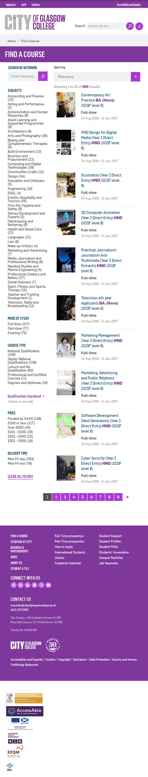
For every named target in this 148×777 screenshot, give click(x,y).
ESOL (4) (14, 193)
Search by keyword (22, 68)
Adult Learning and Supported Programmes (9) (26, 123)
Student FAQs (108, 547)
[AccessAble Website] (24, 710)
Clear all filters (20, 476)
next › (127, 496)
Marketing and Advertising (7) (27, 252)
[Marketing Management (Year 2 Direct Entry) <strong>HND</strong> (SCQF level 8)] (66, 345)
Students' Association (114, 552)
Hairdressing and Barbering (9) (20, 223)
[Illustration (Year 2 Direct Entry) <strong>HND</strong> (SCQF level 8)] (66, 185)
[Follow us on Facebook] (14, 585)
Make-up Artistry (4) (23, 246)
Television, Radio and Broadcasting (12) (23, 304)
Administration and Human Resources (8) (28, 114)
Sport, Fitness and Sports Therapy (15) (27, 288)
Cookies (50, 659)
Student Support (110, 536)
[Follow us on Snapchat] (34, 585)
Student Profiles (110, 541)
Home (12, 41)
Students (36, 5)
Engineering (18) (20, 189)
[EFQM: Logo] (15, 751)
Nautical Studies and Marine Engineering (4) (25, 268)
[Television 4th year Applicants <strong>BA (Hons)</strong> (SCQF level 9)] (66, 307)
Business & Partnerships (19, 549)
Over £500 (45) (19, 427)
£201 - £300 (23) (20, 436)
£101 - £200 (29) (20, 432)
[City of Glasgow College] (35, 22)
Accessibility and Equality (128, 5)
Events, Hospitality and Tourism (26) (25, 199)
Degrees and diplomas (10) (28, 383)
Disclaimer (80, 659)
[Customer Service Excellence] (15, 737)
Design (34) (16, 176)
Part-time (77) (18, 328)
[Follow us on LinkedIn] (27, 585)
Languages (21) (19, 237)
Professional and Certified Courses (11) (27, 376)
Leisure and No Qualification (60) (21, 368)
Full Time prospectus (69, 536)
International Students (70, 552)
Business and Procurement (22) (21, 158)
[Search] (130, 26)
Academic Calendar (68, 563)
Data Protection (99, 659)
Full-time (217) (19, 324)
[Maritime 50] (51, 645)
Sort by (60, 68)
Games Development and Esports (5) (26, 215)
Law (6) (13, 241)
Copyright (64, 659)
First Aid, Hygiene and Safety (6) (24, 207)
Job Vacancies (108, 563)
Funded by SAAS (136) (25, 418)
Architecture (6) (20, 131)
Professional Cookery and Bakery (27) (27, 276)
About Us (16, 563)
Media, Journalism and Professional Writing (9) (25, 260)
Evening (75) (17, 333)
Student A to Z (20, 568)
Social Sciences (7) (22, 282)
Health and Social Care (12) (25, 231)
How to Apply (64, 547)
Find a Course (30, 41)
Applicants (11, 5)
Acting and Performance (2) (26, 106)
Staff (23, 5)
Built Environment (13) (24, 151)
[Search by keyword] (43, 76)
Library (59, 558)
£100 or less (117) (21, 423)
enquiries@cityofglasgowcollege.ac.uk (33, 605)
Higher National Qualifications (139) (22, 361)
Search (80, 26)
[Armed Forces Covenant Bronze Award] (24, 697)
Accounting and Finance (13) (26, 98)
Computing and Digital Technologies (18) (24, 166)
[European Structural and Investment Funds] (24, 723)
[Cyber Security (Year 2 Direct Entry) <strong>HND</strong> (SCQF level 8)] (66, 468)
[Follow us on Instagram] (21, 585)
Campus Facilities (111, 558)
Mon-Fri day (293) (21, 459)
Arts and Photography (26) (28, 136)
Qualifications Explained (24, 396)
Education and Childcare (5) (26, 182)
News (14, 557)
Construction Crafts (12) (26, 172)
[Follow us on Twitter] (41, 585)
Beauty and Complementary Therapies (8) (28, 143)
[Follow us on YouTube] (48, 585)
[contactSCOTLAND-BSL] (24, 764)
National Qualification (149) (24, 353)
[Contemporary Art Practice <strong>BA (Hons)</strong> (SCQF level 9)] (66, 104)
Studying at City (21, 541)
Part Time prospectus (69, 541)
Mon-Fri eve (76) (20, 463)
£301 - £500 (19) (20, 441)
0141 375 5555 (19, 610)
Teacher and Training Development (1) (23, 296)
